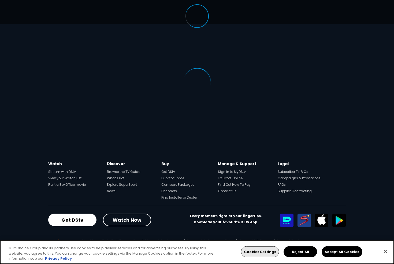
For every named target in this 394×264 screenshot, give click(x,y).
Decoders (169, 191)
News (111, 191)
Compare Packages (177, 184)
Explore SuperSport (122, 184)
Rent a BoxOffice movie (67, 184)
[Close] (385, 251)
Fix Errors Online (230, 178)
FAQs (282, 184)
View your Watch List (64, 178)
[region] (197, 252)
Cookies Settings (260, 251)
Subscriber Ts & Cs (293, 171)
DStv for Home (172, 178)
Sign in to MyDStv (232, 171)
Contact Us (227, 191)
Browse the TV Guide (123, 171)
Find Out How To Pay (234, 184)
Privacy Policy (58, 258)
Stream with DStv (62, 171)
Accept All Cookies (342, 251)
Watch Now (127, 220)
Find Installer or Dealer (179, 197)
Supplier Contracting (295, 191)
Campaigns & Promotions (299, 178)
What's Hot (115, 178)
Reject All (300, 251)
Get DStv (168, 171)
